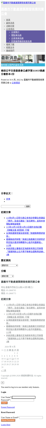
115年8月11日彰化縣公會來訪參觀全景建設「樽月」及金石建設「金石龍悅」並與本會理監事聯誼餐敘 (25, 221)
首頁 (8, 20)
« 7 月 (3, 370)
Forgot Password (8, 407)
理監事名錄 (16, 35)
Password (5, 400)
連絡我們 (10, 50)
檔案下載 (10, 44)
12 (8, 359)
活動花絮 (10, 26)
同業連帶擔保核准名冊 (21, 41)
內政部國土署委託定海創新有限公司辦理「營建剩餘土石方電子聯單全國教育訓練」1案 (25, 251)
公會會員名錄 (17, 38)
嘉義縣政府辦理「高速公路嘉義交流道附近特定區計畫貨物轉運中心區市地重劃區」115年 (25, 242)
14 (13, 359)
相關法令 (10, 47)
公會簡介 (15, 32)
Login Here (5, 425)
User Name (6, 397)
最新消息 (10, 23)
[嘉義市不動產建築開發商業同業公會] (18, 3)
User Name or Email (10, 417)
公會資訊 (10, 29)
